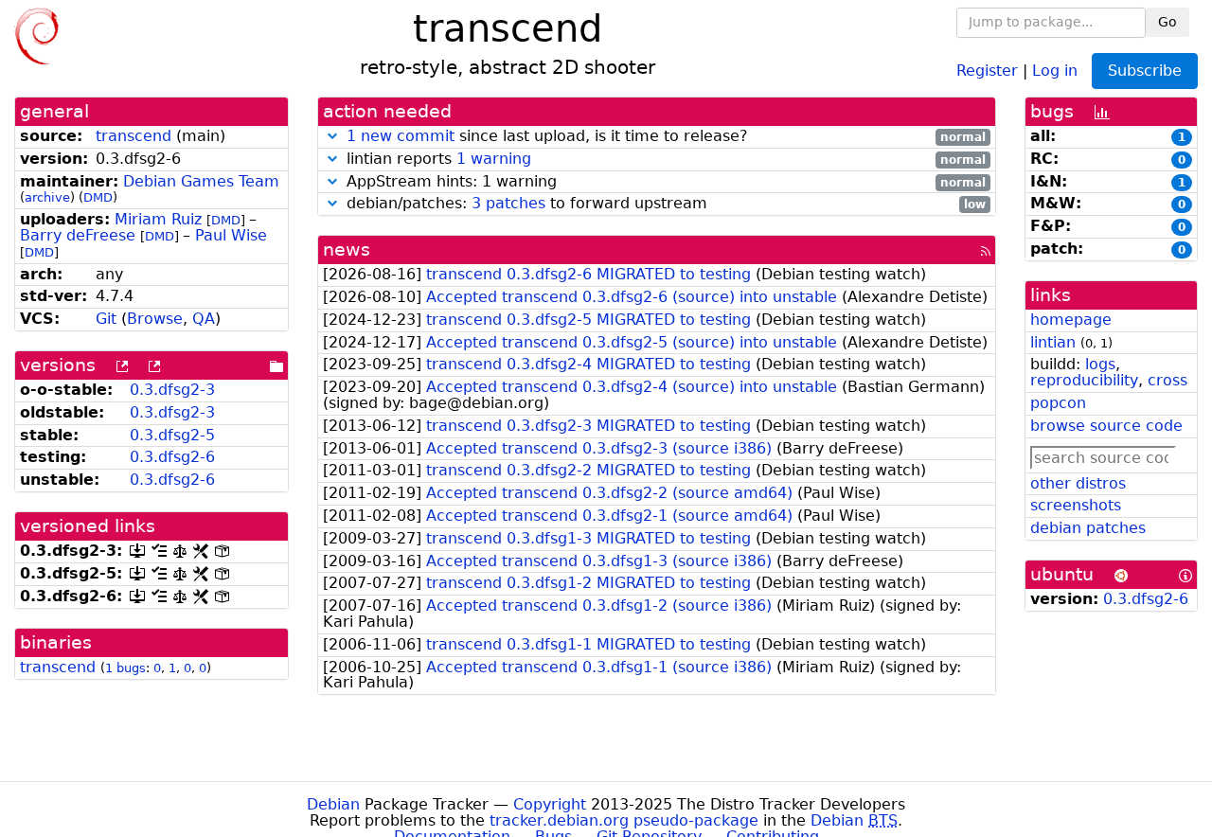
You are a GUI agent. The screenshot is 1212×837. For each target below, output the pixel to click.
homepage (1071, 320)
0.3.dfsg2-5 (172, 435)
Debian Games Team (201, 181)
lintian (1053, 342)
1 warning (493, 159)
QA (203, 319)
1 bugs (125, 668)
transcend (133, 136)
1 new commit (400, 136)
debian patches (1088, 528)
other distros (1078, 483)
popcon (1058, 403)
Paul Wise (231, 235)
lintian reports (664, 159)
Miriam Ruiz (158, 219)
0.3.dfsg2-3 (172, 390)
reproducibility (1084, 380)
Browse (155, 319)
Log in (1055, 70)
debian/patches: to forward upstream (664, 204)
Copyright (549, 804)
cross (1167, 380)
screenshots (1075, 505)
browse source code (1106, 426)
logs (1100, 364)
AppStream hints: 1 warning (664, 182)
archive (47, 197)
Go (1167, 21)
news (346, 249)
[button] (332, 136)
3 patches (508, 203)
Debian (333, 804)
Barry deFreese (77, 235)
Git (106, 319)
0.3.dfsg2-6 (172, 457)
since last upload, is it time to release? (666, 137)
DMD (98, 197)
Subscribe (1145, 71)
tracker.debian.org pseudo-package (624, 820)
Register (987, 70)
